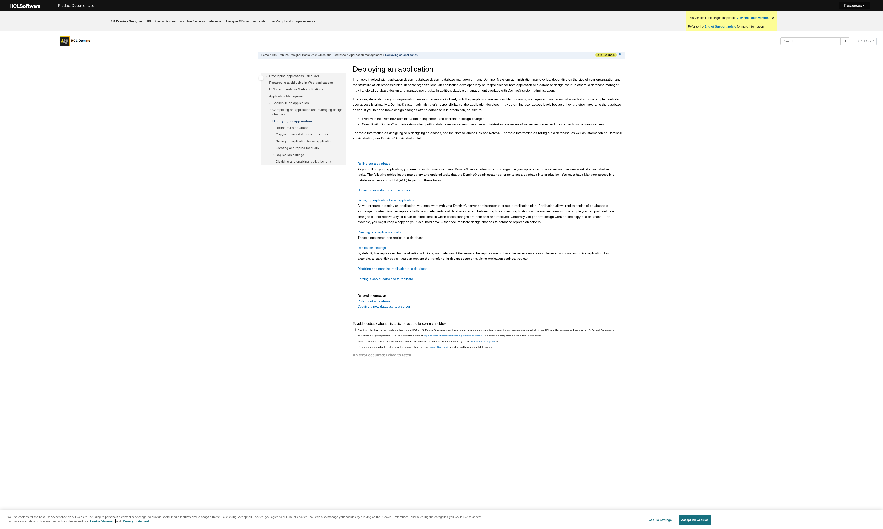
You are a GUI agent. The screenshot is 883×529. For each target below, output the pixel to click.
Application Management (365, 55)
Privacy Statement (438, 347)
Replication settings (290, 155)
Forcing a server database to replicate (385, 279)
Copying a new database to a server (302, 134)
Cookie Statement (102, 521)
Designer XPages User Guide (245, 21)
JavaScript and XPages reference (293, 21)
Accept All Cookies (694, 520)
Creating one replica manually (297, 148)
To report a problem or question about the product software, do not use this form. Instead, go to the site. (429, 341)
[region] (441, 519)
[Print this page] (620, 55)
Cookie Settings (660, 520)
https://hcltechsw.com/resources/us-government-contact (453, 335)
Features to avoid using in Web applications (301, 82)
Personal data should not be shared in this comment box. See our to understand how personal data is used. (425, 347)
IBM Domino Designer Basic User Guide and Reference (184, 21)
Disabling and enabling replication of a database (392, 268)
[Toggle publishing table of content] (261, 77)
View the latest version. (753, 18)
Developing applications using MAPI (295, 76)
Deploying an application (401, 55)
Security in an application (290, 103)
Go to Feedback (605, 55)
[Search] (844, 41)
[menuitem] (184, 21)
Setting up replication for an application (304, 141)
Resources (853, 6)
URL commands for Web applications (296, 89)
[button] (267, 76)
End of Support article (720, 26)
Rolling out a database (292, 127)
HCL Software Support (483, 341)
